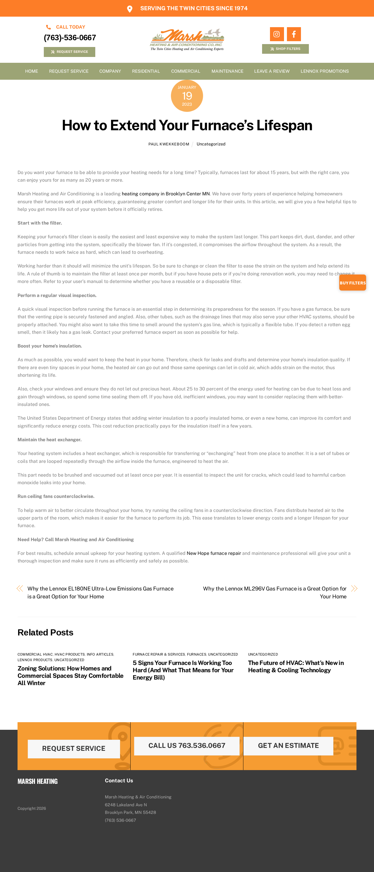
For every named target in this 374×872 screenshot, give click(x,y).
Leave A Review (272, 71)
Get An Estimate (288, 745)
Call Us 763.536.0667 (186, 745)
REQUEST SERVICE (72, 52)
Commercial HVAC (35, 654)
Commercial (185, 71)
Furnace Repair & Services (159, 654)
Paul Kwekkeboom (168, 144)
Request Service (69, 71)
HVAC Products (70, 654)
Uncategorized (211, 143)
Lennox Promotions (325, 71)
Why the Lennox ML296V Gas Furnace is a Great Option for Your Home (275, 592)
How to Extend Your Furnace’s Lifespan (187, 125)
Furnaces (196, 654)
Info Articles (100, 654)
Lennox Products (35, 660)
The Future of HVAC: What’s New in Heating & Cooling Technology (296, 666)
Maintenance (227, 71)
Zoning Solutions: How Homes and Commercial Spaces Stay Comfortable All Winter (71, 676)
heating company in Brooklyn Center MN (166, 194)
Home (31, 71)
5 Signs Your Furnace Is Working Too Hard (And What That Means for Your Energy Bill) (183, 670)
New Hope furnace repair (214, 553)
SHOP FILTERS (288, 49)
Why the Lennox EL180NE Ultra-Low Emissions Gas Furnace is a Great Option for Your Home (100, 592)
